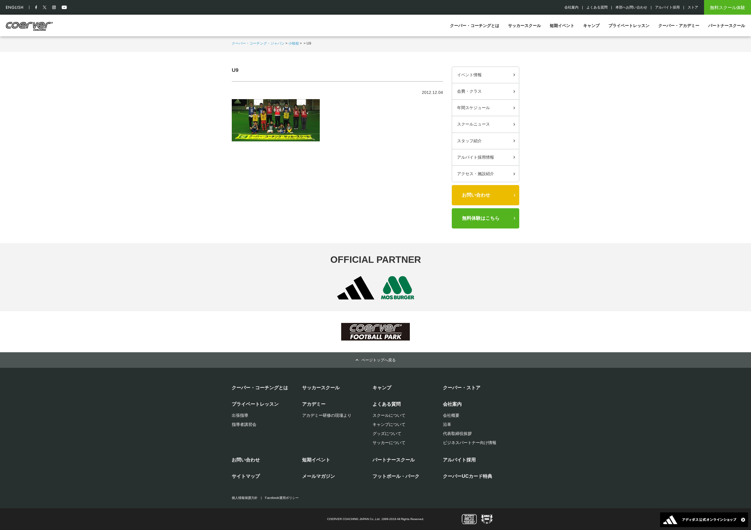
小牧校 (293, 43)
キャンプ (591, 25)
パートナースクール (726, 25)
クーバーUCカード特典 (467, 476)
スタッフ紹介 (469, 140)
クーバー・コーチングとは (474, 25)
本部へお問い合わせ (631, 7)
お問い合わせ (476, 194)
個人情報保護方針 (245, 497)
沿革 (447, 424)
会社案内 (571, 7)
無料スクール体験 (727, 7)
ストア (693, 7)
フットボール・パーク (396, 476)
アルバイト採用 (667, 7)
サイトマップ (246, 476)
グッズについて (387, 433)
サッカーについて (389, 442)
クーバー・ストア (462, 387)
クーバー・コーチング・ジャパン (258, 43)
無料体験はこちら (481, 218)
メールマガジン (318, 476)
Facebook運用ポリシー (282, 497)
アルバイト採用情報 (475, 157)
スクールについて (389, 415)
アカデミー (314, 404)
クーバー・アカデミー (678, 25)
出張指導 (240, 415)
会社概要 (451, 415)
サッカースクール (524, 25)
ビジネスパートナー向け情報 (469, 442)
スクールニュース (473, 124)
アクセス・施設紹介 (475, 173)
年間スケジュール (473, 107)
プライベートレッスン (628, 25)
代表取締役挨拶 (457, 433)
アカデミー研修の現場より (326, 415)
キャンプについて (389, 424)
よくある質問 (597, 7)
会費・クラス (469, 91)
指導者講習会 (244, 424)
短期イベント (562, 25)
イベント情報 (469, 74)
